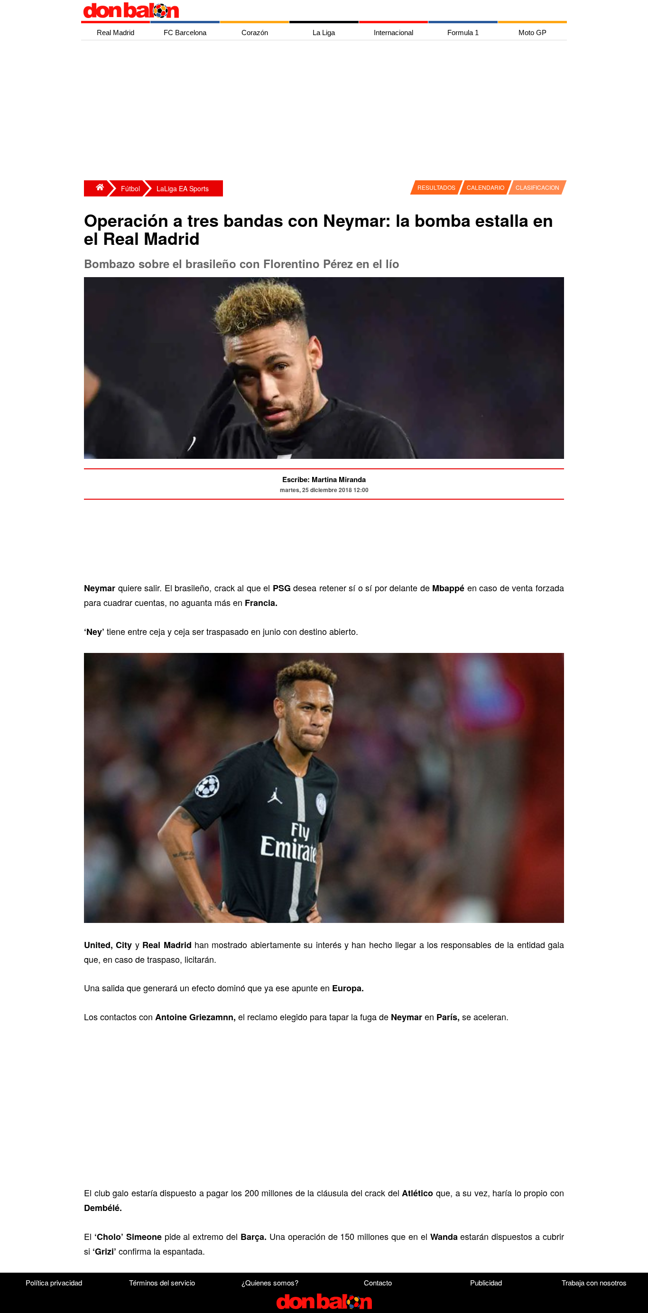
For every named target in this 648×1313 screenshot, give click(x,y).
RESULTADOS (436, 187)
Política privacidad (54, 1282)
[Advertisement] (326, 111)
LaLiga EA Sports (183, 188)
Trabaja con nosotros (594, 1282)
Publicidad (486, 1282)
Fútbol (130, 188)
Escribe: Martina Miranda (324, 479)
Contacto (378, 1282)
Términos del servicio (162, 1282)
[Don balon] (313, 10)
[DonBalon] (95, 188)
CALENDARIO (485, 187)
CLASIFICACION (537, 187)
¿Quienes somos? (269, 1282)
